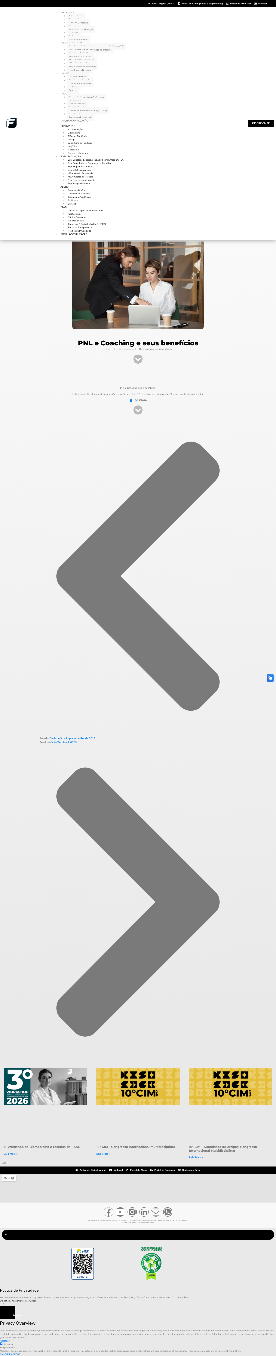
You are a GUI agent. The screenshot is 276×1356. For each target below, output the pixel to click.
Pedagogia (73, 149)
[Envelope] (156, 1212)
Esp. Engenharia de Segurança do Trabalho (89, 163)
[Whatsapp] (167, 1212)
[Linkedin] (144, 1212)
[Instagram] (132, 1212)
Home (107, 348)
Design (71, 139)
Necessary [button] (5, 1340)
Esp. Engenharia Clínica (80, 166)
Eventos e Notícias (77, 190)
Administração (75, 129)
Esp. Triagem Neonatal (80, 70)
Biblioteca (73, 200)
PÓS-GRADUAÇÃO (70, 156)
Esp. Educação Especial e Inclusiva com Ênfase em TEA (96, 159)
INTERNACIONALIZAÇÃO (74, 120)
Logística (72, 146)
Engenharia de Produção (81, 29)
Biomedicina (74, 132)
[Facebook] (108, 1212)
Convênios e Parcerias (79, 193)
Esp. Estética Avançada (79, 169)
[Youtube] (120, 1212)
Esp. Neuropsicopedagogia (81, 180)
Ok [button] (4, 1304)
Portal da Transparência (80, 227)
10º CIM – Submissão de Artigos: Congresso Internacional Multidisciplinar (223, 1148)
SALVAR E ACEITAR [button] (10, 1354)
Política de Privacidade (80, 117)
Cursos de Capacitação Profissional (87, 97)
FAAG (64, 93)
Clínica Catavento (77, 217)
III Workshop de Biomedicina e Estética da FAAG (42, 1147)
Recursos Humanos (79, 39)
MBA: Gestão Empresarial (81, 173)
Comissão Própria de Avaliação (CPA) (87, 224)
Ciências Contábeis (78, 22)
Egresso (73, 90)
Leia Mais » (11, 1154)
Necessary (8, 1344)
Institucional (74, 213)
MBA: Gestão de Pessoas (80, 176)
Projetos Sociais (76, 220)
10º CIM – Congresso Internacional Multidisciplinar (135, 1147)
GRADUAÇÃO (67, 126)
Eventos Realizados (124, 348)
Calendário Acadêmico (79, 197)
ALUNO (65, 73)
